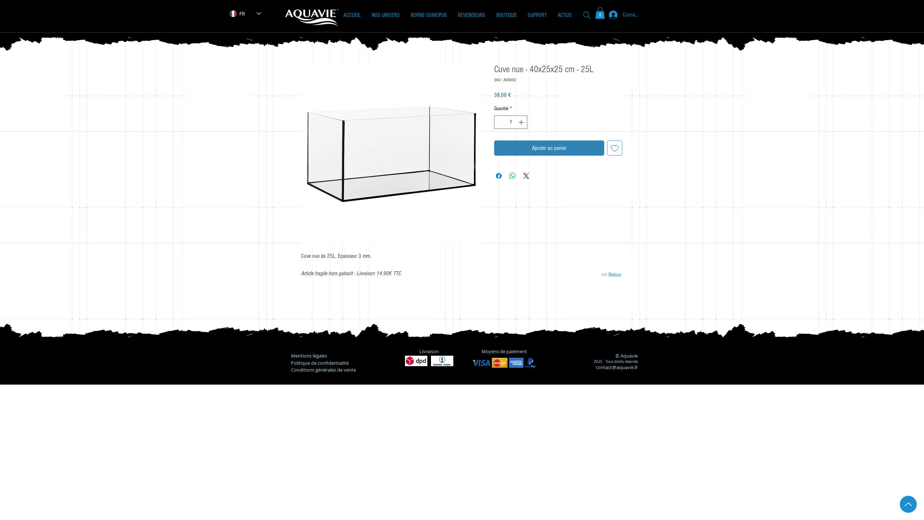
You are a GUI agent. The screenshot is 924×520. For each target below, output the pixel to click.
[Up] (908, 504)
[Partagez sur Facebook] (498, 176)
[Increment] (521, 122)
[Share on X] (526, 176)
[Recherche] (587, 15)
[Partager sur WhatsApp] (512, 176)
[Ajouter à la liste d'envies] (614, 148)
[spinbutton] (510, 122)
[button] (385, 15)
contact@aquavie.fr (617, 367)
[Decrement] (499, 122)
